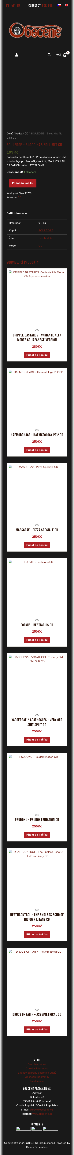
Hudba (18, 133)
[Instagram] (18, 5)
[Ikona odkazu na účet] (16, 55)
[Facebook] (7, 5)
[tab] (37, 213)
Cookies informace (37, 1068)
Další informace (17, 213)
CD (26, 133)
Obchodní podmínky (37, 1076)
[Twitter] (13, 5)
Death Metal (46, 238)
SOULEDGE (46, 230)
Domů (10, 133)
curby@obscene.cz (41, 1109)
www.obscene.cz (42, 1113)
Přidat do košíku (22, 183)
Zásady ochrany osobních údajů (37, 1072)
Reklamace (37, 1081)
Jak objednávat (37, 1064)
